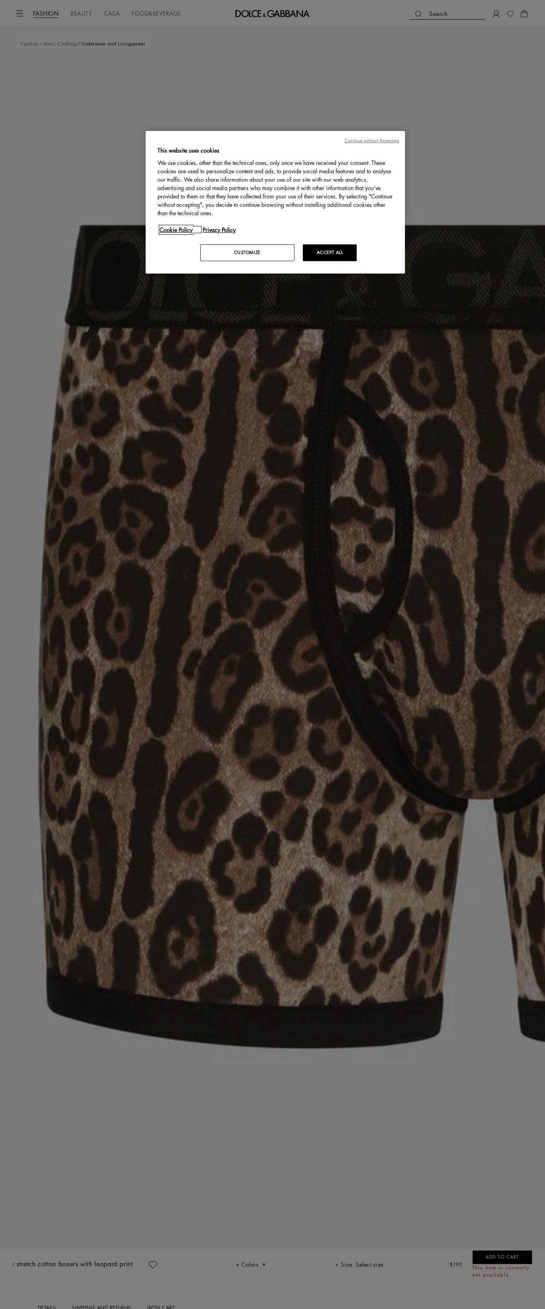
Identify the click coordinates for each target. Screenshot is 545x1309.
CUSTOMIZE (247, 252)
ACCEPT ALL (330, 252)
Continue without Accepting (372, 141)
